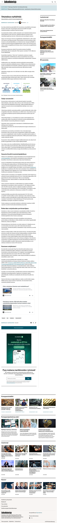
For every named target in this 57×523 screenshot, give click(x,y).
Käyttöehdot (11, 521)
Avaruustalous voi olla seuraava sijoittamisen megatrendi (5, 491)
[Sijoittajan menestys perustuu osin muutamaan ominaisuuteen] (35, 485)
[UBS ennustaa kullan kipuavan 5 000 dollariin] (49, 402)
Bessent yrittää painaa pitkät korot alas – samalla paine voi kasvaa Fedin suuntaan (24, 9)
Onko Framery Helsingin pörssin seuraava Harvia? (46, 31)
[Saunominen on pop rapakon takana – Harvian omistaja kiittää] (49, 485)
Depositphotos (39, 512)
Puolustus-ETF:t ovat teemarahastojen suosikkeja (35, 408)
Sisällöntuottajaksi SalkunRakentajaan (9, 508)
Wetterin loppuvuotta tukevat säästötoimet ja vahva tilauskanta (47, 88)
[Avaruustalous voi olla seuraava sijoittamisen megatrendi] (7, 485)
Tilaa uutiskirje (4, 504)
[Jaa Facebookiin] (31, 323)
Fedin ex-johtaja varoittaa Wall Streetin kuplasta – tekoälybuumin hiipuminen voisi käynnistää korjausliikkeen (35, 471)
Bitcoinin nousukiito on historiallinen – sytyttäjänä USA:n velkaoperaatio (47, 26)
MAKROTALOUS (4, 9)
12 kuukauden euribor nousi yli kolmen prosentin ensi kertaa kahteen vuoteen (49, 454)
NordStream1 (33, 167)
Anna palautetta (4, 506)
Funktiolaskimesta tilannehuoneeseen (19, 469)
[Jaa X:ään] (33, 323)
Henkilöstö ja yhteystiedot (6, 499)
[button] (2, 2)
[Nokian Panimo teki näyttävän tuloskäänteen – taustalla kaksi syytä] (21, 448)
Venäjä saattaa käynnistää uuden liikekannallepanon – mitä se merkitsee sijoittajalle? (7, 470)
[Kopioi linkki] (35, 323)
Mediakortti (3, 501)
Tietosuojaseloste (4, 521)
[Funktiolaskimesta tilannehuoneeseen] (21, 463)
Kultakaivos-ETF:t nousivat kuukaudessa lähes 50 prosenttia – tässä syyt (47, 51)
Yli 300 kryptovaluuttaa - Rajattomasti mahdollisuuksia (45, 430)
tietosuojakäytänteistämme (11, 382)
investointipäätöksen (5, 158)
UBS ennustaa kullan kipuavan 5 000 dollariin (49, 408)
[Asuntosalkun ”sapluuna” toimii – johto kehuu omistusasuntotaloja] (48, 67)
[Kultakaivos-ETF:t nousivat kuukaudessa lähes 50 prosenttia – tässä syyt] (48, 44)
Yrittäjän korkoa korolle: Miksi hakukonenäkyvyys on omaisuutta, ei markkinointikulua (21, 409)
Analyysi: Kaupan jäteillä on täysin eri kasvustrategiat (20, 491)
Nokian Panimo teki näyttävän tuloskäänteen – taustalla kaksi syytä (21, 454)
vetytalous (12, 318)
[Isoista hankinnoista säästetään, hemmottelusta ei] (35, 448)
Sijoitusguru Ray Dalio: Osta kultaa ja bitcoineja (17, 7)
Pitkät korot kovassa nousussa (49, 468)
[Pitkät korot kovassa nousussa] (49, 463)
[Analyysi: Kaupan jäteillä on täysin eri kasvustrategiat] (21, 485)
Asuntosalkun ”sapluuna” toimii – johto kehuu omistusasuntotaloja (47, 74)
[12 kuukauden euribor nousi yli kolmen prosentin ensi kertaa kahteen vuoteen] (49, 448)
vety (7, 318)
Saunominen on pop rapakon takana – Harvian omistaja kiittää (49, 491)
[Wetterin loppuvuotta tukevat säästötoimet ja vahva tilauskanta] (48, 82)
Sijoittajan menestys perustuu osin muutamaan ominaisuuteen (35, 491)
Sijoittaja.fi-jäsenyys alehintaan (9, 429)
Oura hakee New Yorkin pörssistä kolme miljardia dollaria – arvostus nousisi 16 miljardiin (7, 455)
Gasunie (3, 318)
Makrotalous (4, 22)
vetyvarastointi (18, 318)
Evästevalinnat (17, 521)
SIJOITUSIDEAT (4, 7)
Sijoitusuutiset (10, 22)
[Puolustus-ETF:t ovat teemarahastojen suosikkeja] (35, 402)
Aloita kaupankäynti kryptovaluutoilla (25, 430)
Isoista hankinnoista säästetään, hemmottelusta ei (35, 454)
